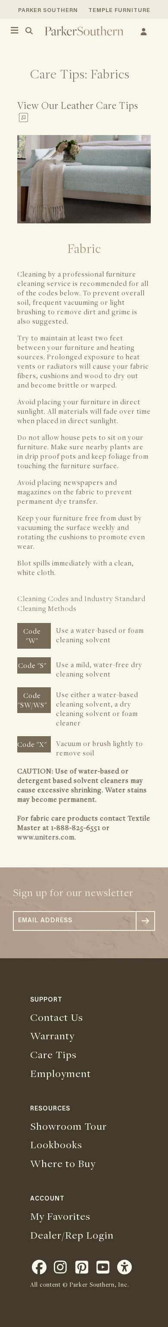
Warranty (52, 1035)
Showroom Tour (68, 1126)
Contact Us (56, 1017)
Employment (60, 1073)
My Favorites (60, 1216)
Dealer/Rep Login (72, 1235)
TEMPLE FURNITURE (119, 10)
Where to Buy (63, 1163)
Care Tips (53, 1054)
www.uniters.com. (46, 837)
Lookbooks (56, 1144)
